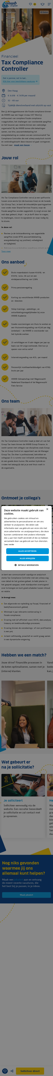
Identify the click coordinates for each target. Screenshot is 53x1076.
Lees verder (9, 544)
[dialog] (26, 538)
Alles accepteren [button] (27, 551)
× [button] (47, 509)
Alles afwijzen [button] (27, 558)
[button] (27, 565)
